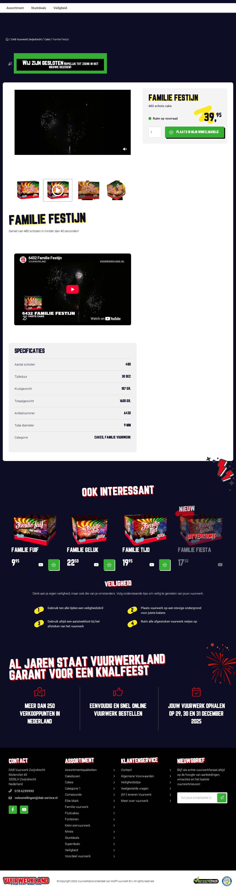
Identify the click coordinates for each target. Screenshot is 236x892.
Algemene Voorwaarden (137, 776)
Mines (69, 831)
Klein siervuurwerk (77, 825)
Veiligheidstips (131, 782)
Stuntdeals (38, 8)
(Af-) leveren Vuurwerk (136, 794)
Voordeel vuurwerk (78, 856)
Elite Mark (72, 801)
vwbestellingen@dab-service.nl (36, 798)
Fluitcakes (72, 813)
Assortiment (15, 8)
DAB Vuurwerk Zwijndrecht (26, 39)
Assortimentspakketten (81, 770)
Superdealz (72, 844)
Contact (126, 770)
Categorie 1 (73, 788)
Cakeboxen (72, 776)
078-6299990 (24, 791)
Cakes (69, 782)
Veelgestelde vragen (134, 788)
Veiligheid (60, 8)
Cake (47, 39)
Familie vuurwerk (76, 807)
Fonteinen (72, 819)
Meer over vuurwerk (134, 801)
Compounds (73, 794)
